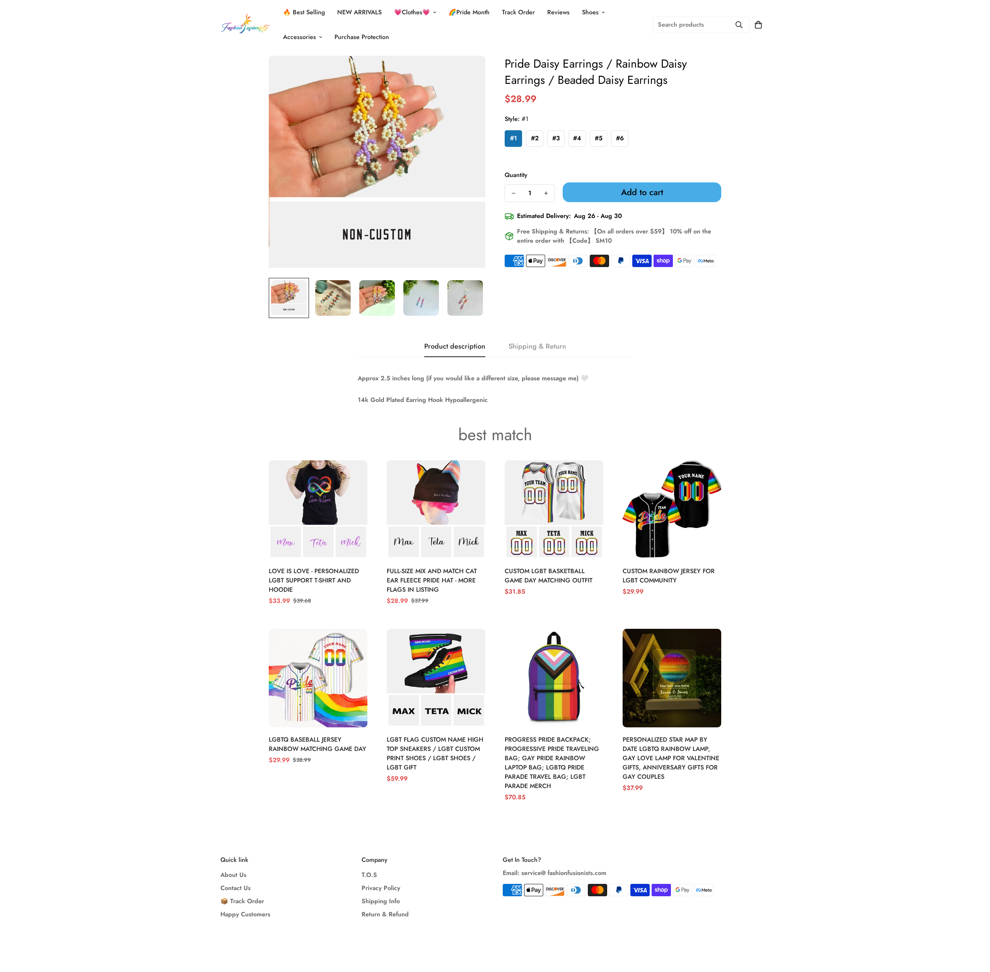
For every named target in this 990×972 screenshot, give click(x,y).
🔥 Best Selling (304, 12)
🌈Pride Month (469, 12)
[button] (758, 25)
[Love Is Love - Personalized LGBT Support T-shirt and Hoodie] (318, 509)
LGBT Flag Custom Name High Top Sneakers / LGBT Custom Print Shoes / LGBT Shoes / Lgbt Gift (435, 753)
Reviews (558, 12)
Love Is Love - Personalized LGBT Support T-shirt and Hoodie (314, 580)
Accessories (299, 36)
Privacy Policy (381, 887)
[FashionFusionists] (245, 25)
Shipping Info (381, 901)
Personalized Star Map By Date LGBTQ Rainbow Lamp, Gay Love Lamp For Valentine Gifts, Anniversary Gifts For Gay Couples (671, 758)
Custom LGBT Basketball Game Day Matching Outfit (548, 576)
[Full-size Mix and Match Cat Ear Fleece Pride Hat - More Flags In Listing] (436, 509)
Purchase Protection (362, 36)
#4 (577, 138)
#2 (535, 138)
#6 (620, 138)
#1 (513, 138)
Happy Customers (245, 914)
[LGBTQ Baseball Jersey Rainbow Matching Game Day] (318, 678)
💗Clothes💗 (412, 12)
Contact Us (235, 887)
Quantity (516, 174)
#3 (556, 138)
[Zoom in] (469, 72)
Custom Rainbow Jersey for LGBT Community (669, 576)
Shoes (590, 12)
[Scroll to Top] (975, 930)
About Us (233, 874)
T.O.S (369, 874)
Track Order (518, 12)
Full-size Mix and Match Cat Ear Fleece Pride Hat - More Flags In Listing (432, 580)
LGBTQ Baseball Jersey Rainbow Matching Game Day (317, 744)
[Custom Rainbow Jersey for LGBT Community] (672, 509)
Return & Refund (385, 914)
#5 (599, 138)
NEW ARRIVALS (359, 12)
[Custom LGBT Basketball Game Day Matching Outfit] (554, 509)
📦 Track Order (242, 901)
